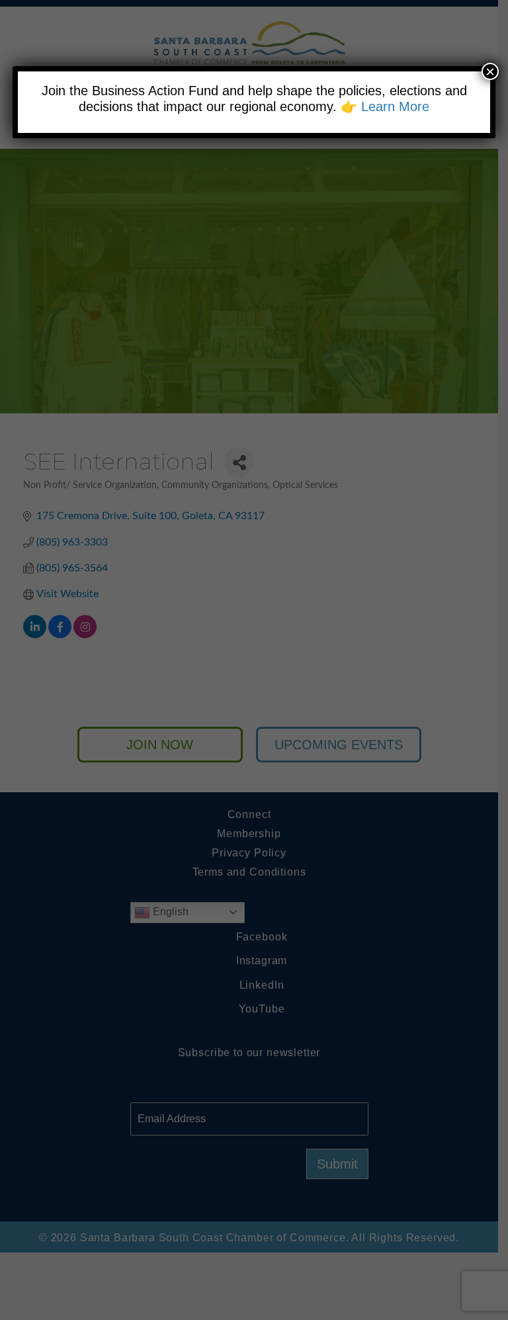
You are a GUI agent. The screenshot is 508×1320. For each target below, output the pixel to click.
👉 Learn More (385, 106)
